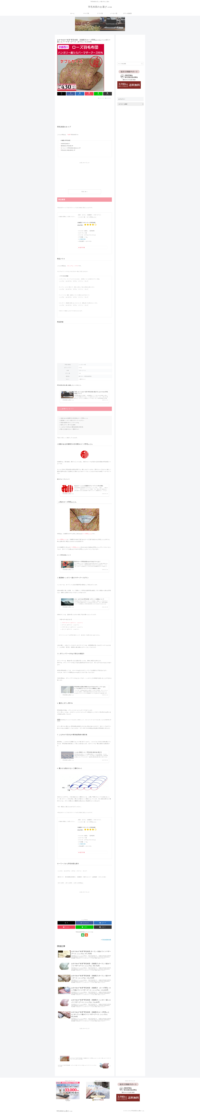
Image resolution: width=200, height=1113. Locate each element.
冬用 (79, 215)
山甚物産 (94, 877)
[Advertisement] (84, 111)
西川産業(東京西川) (70, 877)
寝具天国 (83, 239)
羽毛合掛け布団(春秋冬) (67, 150)
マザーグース (97, 215)
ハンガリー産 (81, 217)
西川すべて (61, 877)
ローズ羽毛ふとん (91, 217)
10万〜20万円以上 (78, 883)
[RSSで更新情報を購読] (86, 935)
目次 (83, 191)
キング (86, 281)
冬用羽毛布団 (64, 143)
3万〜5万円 (61, 883)
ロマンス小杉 (102, 877)
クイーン (80, 281)
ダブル (84, 215)
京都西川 (89, 215)
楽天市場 (82, 247)
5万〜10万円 (68, 883)
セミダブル (69, 281)
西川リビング (87, 877)
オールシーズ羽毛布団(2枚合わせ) (70, 148)
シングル (61, 281)
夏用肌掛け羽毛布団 (66, 145)
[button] (107, 93)
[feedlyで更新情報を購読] (82, 935)
